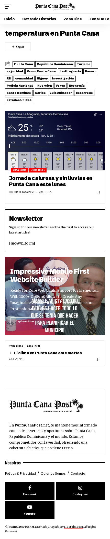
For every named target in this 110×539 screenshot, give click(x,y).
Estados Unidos (19, 100)
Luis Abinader (61, 93)
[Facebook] (29, 491)
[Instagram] (80, 491)
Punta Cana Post (24, 192)
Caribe (40, 93)
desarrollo (84, 93)
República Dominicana (55, 64)
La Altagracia (70, 71)
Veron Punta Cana (41, 71)
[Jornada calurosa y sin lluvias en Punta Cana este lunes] (55, 141)
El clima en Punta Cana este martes (48, 352)
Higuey (42, 78)
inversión (44, 85)
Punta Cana (23, 64)
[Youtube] (29, 510)
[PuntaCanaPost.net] (55, 6)
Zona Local (38, 170)
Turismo (83, 64)
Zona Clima (20, 170)
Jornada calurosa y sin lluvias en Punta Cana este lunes (50, 181)
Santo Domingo (19, 93)
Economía (77, 85)
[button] (9, 7)
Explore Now (25, 321)
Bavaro (90, 71)
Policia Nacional (20, 85)
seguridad (15, 71)
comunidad (24, 78)
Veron (60, 85)
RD (9, 78)
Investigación (63, 78)
